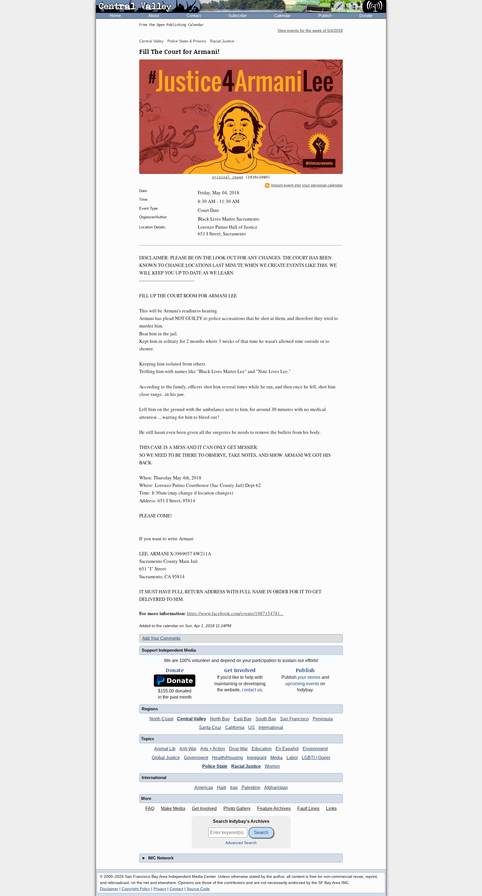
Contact (194, 15)
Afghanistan (276, 787)
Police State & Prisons (186, 41)
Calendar (282, 15)
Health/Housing (227, 757)
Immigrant (256, 757)
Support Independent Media (169, 650)
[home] (148, 6)
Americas (203, 787)
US (251, 727)
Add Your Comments (161, 638)
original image (227, 177)
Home (115, 15)
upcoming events (302, 683)
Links (331, 808)
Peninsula (323, 718)
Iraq (234, 787)
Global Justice (166, 757)
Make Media (173, 808)
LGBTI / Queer (316, 757)
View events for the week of (310, 30)
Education (262, 748)
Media (276, 757)
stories (309, 677)
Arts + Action (212, 748)
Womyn (272, 766)
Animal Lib (164, 748)
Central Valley (151, 41)
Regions (150, 708)
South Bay (266, 718)
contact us (252, 689)
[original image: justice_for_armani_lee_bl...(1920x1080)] (241, 116)
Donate (365, 15)
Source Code (198, 889)
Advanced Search (241, 843)
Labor (292, 757)
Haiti (221, 787)
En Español (287, 748)
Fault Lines (308, 808)
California (234, 727)
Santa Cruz (210, 727)
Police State (214, 766)
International (271, 727)
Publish (325, 15)
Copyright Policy (136, 889)
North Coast (161, 718)
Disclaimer (109, 889)
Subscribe (237, 15)
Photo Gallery (236, 808)
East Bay (243, 718)
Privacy (159, 889)
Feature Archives (274, 808)
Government (196, 757)
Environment (315, 748)
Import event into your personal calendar (307, 185)
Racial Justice (222, 41)
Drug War (238, 748)
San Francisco (294, 718)
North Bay (220, 718)
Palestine (251, 787)
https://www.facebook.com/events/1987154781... (235, 613)
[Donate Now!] (174, 680)
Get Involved (204, 808)
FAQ (149, 808)
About (153, 15)
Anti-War (187, 748)
